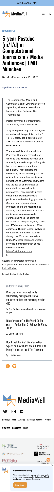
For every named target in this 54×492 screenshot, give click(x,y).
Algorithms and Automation (15, 87)
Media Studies (23, 274)
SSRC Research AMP (27, 2)
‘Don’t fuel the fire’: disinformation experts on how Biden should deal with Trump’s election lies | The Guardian (26, 346)
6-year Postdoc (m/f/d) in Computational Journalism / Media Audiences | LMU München (26, 264)
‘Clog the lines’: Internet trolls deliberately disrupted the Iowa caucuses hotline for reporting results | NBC (26, 298)
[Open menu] (43, 14)
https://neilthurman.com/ (19, 251)
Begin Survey (19, 484)
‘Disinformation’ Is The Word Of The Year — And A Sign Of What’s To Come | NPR (26, 324)
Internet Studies (9, 274)
